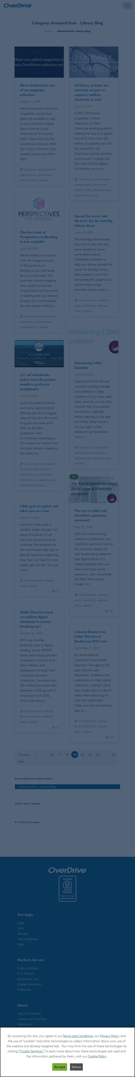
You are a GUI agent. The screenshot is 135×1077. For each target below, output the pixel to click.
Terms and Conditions (78, 1036)
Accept (59, 1067)
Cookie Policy (97, 1056)
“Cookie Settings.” (31, 1051)
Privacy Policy (109, 1036)
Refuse (76, 1067)
